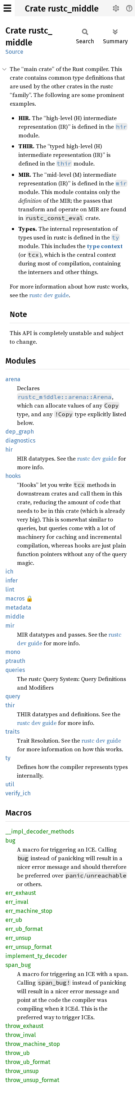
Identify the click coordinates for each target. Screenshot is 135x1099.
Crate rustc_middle (62, 9)
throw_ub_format (27, 1062)
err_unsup (18, 938)
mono (12, 652)
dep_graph (19, 431)
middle (14, 616)
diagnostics (20, 440)
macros (14, 598)
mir (9, 625)
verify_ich (18, 793)
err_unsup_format (28, 947)
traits (12, 731)
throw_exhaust (24, 1026)
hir (9, 449)
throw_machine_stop (32, 1044)
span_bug (18, 965)
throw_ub (17, 1053)
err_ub (13, 919)
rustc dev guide (49, 295)
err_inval (16, 901)
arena (13, 379)
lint (9, 589)
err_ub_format (24, 929)
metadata (18, 607)
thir (10, 705)
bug (10, 840)
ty (7, 758)
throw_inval (20, 1035)
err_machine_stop (29, 910)
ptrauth (15, 661)
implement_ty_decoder (36, 956)
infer (11, 580)
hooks (13, 475)
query (12, 696)
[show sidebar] (7, 8)
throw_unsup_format (32, 1080)
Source (14, 51)
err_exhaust (20, 892)
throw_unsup (22, 1071)
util (9, 784)
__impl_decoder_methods (39, 831)
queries (15, 670)
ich (9, 571)
